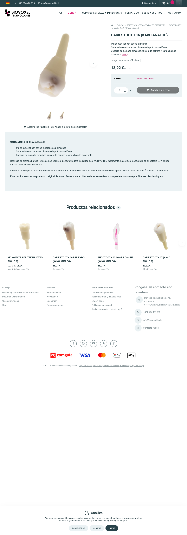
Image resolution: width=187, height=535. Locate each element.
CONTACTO (174, 13)
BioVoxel (51, 287)
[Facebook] (73, 343)
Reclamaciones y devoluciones (106, 296)
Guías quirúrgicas (10, 301)
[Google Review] (103, 343)
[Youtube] (93, 343)
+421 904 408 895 (151, 312)
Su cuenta (149, 3)
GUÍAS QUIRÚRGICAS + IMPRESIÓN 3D (102, 13)
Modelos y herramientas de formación (20, 292)
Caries (117, 78)
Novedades (52, 296)
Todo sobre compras (102, 287)
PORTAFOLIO (132, 13)
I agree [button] (112, 528)
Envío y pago (98, 301)
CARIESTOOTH (175, 25)
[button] (179, 3)
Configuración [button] (78, 528)
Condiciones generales (103, 292)
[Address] (139, 299)
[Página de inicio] (17, 13)
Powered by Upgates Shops (132, 366)
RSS (95, 366)
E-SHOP (72, 13)
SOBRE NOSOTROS (152, 13)
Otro (4, 305)
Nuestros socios (55, 305)
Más (124, 54)
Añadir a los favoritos (38, 126)
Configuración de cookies (108, 366)
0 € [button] (171, 3)
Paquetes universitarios (13, 296)
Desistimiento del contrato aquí (107, 309)
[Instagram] (83, 343)
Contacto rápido (151, 328)
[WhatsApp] (113, 343)
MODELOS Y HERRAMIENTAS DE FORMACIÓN (146, 25)
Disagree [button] (97, 528)
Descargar (52, 301)
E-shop (6, 287)
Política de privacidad (102, 305)
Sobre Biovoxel (54, 292)
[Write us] (138, 327)
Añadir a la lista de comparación (71, 126)
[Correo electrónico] (138, 320)
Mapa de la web (85, 366)
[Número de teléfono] (138, 312)
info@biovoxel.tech (152, 320)
